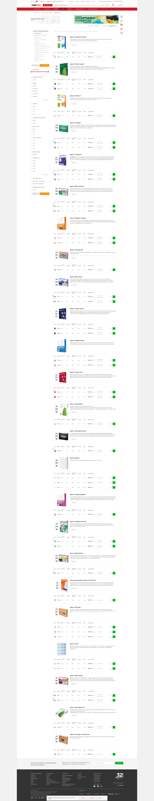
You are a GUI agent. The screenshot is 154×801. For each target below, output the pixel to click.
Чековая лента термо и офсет (40, 45)
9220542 (58, 115)
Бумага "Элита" (74, 644)
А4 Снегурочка (77, 31)
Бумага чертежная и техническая (41, 52)
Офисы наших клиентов (50, 781)
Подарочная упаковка (39, 59)
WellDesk (48, 784)
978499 (58, 174)
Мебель (70, 9)
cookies (49, 798)
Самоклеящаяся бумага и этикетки (41, 50)
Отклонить (92, 798)
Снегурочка (95, 31)
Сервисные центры (34, 778)
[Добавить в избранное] (117, 57)
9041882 (58, 450)
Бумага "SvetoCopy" (75, 122)
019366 (58, 546)
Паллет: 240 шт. (99, 57)
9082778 (58, 754)
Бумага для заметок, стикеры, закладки (42, 46)
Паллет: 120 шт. (100, 84)
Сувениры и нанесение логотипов (52, 782)
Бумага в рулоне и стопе (39, 43)
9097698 (58, 333)
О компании (33, 775)
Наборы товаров (34, 784)
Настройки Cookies (100, 798)
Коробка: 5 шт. (99, 56)
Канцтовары (47, 9)
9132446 (58, 88)
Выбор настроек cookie (66, 785)
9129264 (58, 242)
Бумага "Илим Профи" (76, 404)
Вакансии (79, 778)
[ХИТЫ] (121, 20)
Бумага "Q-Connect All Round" (78, 37)
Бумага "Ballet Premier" (76, 675)
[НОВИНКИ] (121, 16)
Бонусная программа (66, 778)
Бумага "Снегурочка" (76, 154)
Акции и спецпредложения (67, 775)
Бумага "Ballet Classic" (76, 277)
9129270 (58, 514)
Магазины (88, 1)
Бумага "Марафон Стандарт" (78, 218)
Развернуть (74, 45)
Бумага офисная (74, 458)
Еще (93, 1)
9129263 (58, 237)
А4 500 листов (62, 31)
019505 (58, 296)
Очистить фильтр (44, 65)
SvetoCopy (89, 31)
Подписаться (119, 763)
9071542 (58, 627)
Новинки (64, 776)
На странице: (91, 25)
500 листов (83, 31)
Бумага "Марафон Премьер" (78, 494)
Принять (83, 798)
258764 (58, 142)
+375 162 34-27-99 (97, 779)
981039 (58, 487)
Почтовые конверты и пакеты (40, 48)
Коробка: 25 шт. (99, 600)
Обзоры (32, 781)
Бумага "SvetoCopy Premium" (78, 431)
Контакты (72, 1)
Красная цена (64, 781)
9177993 (58, 636)
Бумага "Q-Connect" (75, 96)
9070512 (58, 668)
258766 (58, 301)
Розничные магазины (82, 776)
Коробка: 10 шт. (100, 477)
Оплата (77, 1)
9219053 (58, 727)
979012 (58, 179)
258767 (58, 695)
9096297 (58, 328)
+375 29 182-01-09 (97, 781)
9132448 (58, 83)
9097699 (58, 396)
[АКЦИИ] (121, 24)
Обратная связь (49, 779)
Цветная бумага (37, 37)
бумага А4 (56, 31)
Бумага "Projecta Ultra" (76, 372)
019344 (58, 541)
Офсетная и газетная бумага (40, 39)
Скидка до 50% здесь (79, 9)
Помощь (48, 778)
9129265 (58, 360)
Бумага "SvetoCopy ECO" (76, 250)
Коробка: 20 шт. (100, 482)
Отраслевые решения (66, 779)
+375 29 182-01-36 (97, 776)
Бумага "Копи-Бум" (75, 607)
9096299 (58, 392)
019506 (58, 700)
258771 (58, 147)
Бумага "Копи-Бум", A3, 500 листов (80, 734)
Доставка (82, 1)
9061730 (58, 482)
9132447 (58, 423)
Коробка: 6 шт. (100, 636)
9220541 (58, 56)
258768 (58, 211)
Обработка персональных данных (68, 784)
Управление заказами (92, 9)
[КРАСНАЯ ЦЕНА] (121, 29)
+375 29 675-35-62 (97, 778)
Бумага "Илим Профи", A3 (77, 707)
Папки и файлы (37, 9)
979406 (58, 573)
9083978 (58, 269)
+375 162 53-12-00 (118, 1)
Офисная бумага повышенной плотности (40, 35)
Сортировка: (104, 25)
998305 (58, 663)
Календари (36, 57)
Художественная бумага (39, 55)
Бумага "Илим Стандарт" (77, 64)
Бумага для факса (38, 54)
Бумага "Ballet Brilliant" (76, 553)
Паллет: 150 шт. (100, 243)
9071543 (58, 631)
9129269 (58, 365)
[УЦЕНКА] (121, 33)
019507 (58, 206)
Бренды (32, 782)
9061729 (58, 477)
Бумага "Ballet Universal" (77, 186)
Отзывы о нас (33, 776)
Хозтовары (55, 9)
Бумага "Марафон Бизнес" (77, 340)
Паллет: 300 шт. (100, 238)
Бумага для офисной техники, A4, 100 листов (83, 580)
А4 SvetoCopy (69, 31)
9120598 (58, 600)
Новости (32, 779)
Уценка (63, 782)
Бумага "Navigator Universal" (78, 521)
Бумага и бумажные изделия (40, 31)
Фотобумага (36, 41)
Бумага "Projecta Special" (77, 308)
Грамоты (36, 61)
